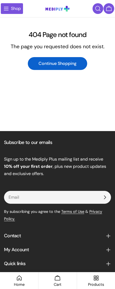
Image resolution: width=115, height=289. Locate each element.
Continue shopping (57, 63)
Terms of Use (72, 211)
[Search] (98, 8)
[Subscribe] (104, 197)
